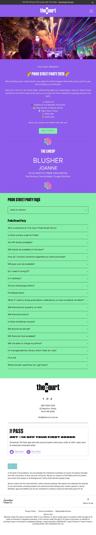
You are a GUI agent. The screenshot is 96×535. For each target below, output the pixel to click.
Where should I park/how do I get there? (28, 365)
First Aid (12, 358)
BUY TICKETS (48, 131)
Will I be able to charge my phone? (25, 343)
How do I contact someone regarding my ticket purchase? (36, 257)
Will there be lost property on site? (25, 307)
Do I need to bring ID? (18, 271)
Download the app (66, 2)
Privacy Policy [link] (30, 511)
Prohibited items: (16, 293)
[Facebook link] (43, 399)
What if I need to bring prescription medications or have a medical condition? (46, 300)
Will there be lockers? (18, 315)
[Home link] (48, 10)
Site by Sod (48, 514)
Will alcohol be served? (19, 329)
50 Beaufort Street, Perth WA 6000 (48, 410)
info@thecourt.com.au (48, 417)
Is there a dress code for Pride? (23, 235)
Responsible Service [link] (63, 511)
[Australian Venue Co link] (8, 501)
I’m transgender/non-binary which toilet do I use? (32, 351)
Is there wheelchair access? (21, 322)
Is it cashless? (14, 278)
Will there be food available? (21, 336)
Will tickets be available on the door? (26, 250)
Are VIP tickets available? (20, 242)
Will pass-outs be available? (21, 264)
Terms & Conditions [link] (45, 511)
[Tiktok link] (51, 399)
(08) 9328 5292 (48, 406)
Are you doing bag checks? (21, 286)
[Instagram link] (47, 399)
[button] (91, 12)
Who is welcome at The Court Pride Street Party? (32, 228)
